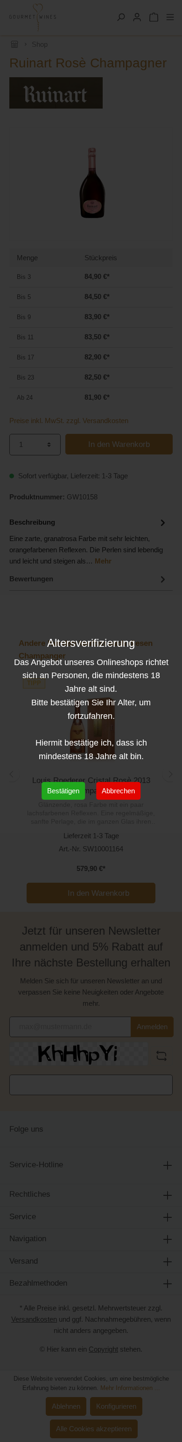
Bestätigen (63, 791)
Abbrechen (118, 791)
